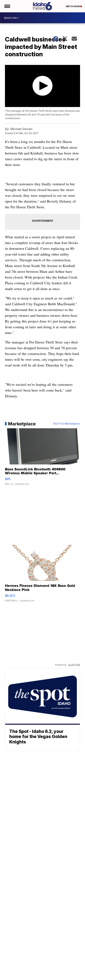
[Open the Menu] (7, 6)
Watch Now (73, 6)
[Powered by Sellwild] (74, 664)
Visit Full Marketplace (66, 423)
